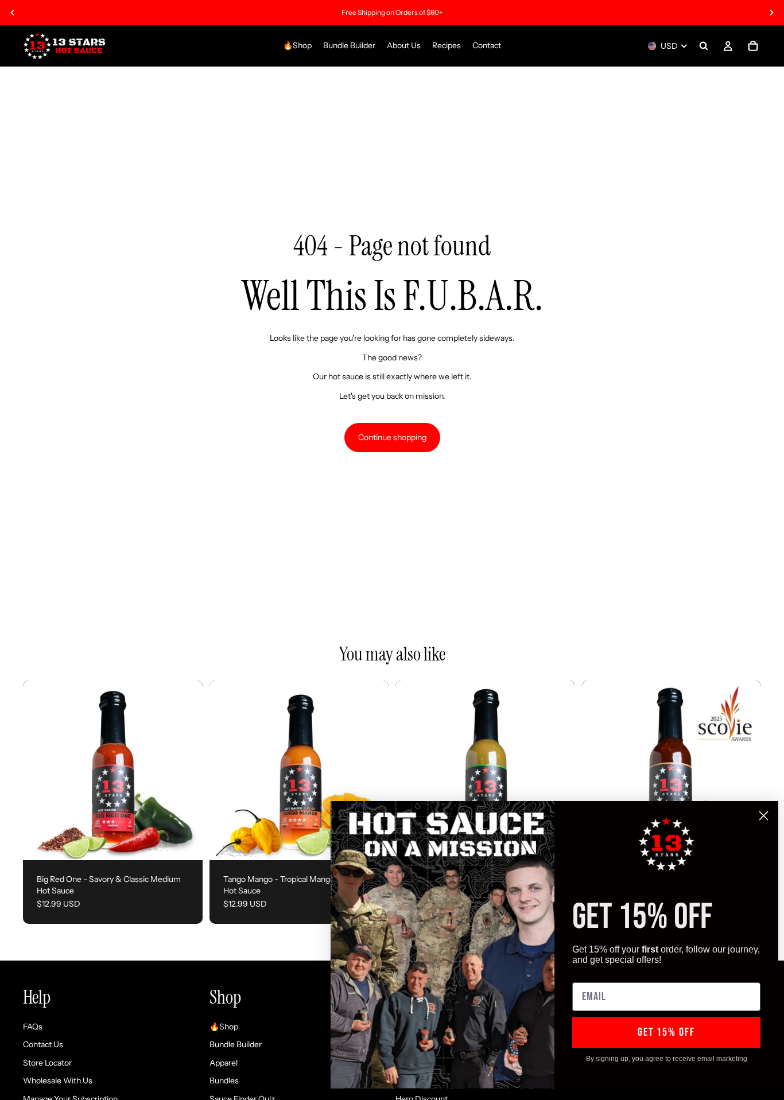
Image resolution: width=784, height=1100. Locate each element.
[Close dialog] (764, 816)
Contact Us (43, 1044)
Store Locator (47, 1063)
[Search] (703, 46)
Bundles (224, 1080)
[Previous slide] (12, 12)
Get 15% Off (666, 1032)
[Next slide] (771, 12)
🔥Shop (223, 1026)
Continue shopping (392, 437)
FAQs (32, 1026)
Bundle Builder (235, 1044)
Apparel (223, 1063)
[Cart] (753, 46)
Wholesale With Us (57, 1080)
